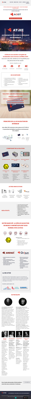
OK (15, 397)
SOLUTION (11, 2)
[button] (15, 18)
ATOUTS (20, 2)
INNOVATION (16, 2)
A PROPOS (24, 2)
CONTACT (27, 3)
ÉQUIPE (27, 2)
